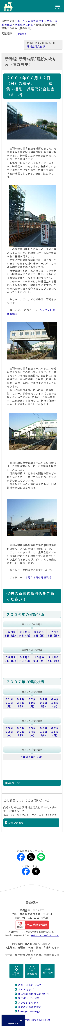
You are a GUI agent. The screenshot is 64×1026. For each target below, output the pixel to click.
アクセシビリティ (28, 1002)
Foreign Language (29, 1011)
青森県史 (22, 33)
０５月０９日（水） (20, 731)
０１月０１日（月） (9, 702)
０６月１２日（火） (43, 731)
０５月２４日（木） (32, 731)
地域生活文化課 (24, 24)
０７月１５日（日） (55, 731)
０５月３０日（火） (25, 633)
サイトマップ (26, 989)
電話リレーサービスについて (45, 935)
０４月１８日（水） (55, 702)
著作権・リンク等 (28, 998)
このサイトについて (29, 985)
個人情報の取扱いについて (33, 994)
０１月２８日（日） (20, 702)
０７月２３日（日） (53, 633)
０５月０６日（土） (10, 633)
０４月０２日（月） (43, 702)
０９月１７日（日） (25, 659)
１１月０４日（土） (53, 659)
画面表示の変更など (29, 1007)
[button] (13, 1020)
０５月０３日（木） (9, 731)
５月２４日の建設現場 (38, 577)
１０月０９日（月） (39, 659)
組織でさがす (36, 21)
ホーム (21, 21)
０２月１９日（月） (32, 702)
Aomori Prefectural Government (33, 1019)
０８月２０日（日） (10, 659)
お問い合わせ (16, 822)
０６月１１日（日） (39, 633)
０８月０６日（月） (32, 757)
